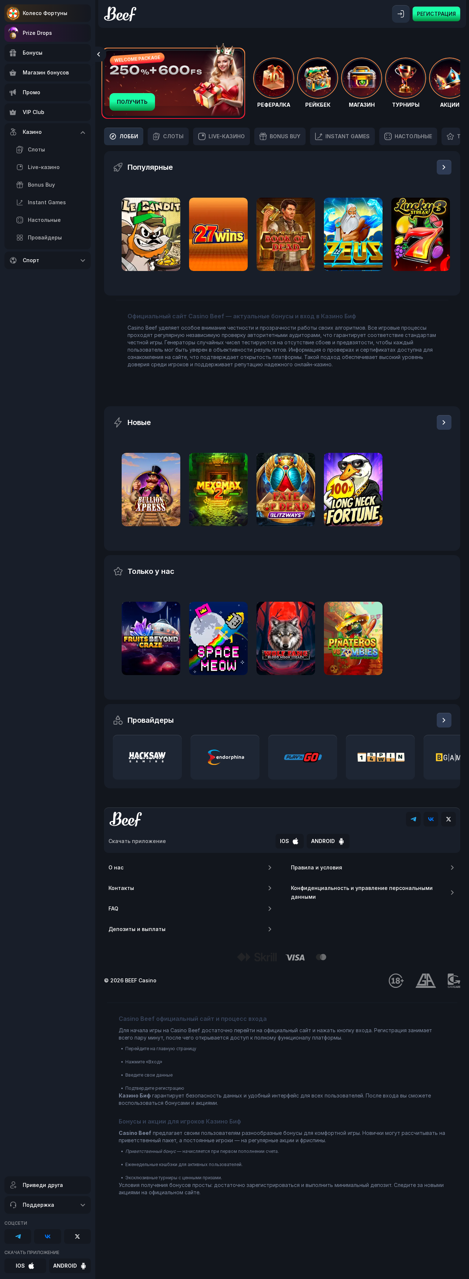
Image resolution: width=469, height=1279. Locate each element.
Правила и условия (316, 867)
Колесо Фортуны (45, 13)
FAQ (113, 908)
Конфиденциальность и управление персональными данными (362, 892)
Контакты (121, 888)
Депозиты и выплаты (137, 929)
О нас (115, 867)
